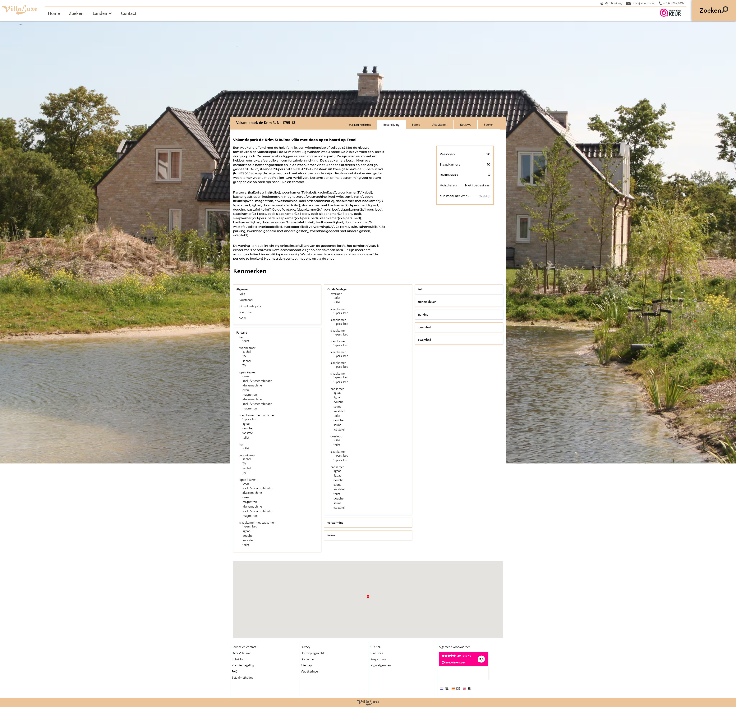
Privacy (305, 647)
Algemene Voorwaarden (455, 647)
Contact (128, 13)
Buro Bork (376, 653)
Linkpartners (378, 659)
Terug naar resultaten (359, 124)
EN (469, 688)
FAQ (234, 671)
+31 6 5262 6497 (673, 3)
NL (447, 688)
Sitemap (306, 665)
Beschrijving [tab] (391, 124)
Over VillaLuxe (241, 653)
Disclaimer (308, 659)
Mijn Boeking (613, 3)
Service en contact (244, 647)
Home (54, 13)
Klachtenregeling (243, 665)
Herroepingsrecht (312, 653)
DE (458, 688)
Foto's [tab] (416, 124)
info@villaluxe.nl (644, 3)
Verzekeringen (310, 671)
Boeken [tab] (489, 124)
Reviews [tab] (465, 124)
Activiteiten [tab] (439, 124)
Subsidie (237, 659)
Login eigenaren (380, 665)
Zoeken (76, 13)
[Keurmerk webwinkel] (670, 13)
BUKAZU (375, 647)
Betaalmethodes (242, 677)
